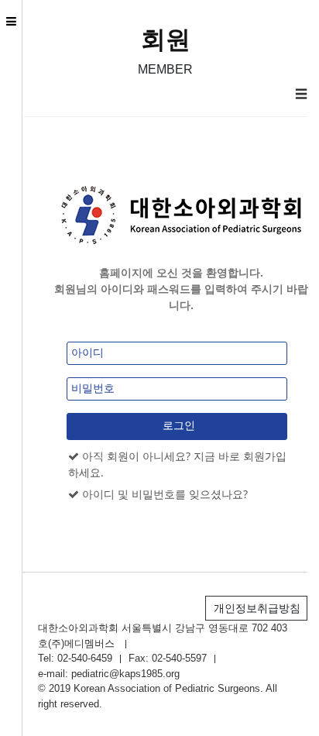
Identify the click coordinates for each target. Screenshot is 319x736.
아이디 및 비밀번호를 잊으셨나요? (163, 494)
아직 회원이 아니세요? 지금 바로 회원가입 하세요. (177, 464)
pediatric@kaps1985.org (125, 673)
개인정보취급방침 (257, 608)
